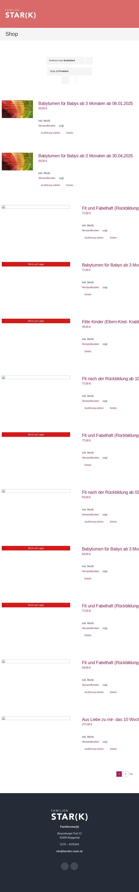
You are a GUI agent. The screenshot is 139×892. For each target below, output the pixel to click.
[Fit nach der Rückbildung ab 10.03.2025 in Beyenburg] (36, 395)
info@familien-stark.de (69, 851)
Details (69, 133)
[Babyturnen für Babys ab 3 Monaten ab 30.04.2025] (17, 161)
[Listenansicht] (72, 80)
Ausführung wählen (50, 133)
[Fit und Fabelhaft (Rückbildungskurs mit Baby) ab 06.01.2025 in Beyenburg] (36, 224)
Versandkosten (46, 125)
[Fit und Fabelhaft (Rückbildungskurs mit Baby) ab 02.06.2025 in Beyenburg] (36, 679)
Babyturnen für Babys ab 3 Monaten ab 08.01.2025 (85, 103)
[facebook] (65, 866)
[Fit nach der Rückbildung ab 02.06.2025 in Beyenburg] (36, 508)
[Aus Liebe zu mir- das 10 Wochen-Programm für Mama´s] (36, 735)
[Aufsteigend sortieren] (89, 60)
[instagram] (74, 866)
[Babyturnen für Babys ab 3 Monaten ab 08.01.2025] (17, 109)
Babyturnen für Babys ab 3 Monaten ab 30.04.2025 (85, 155)
